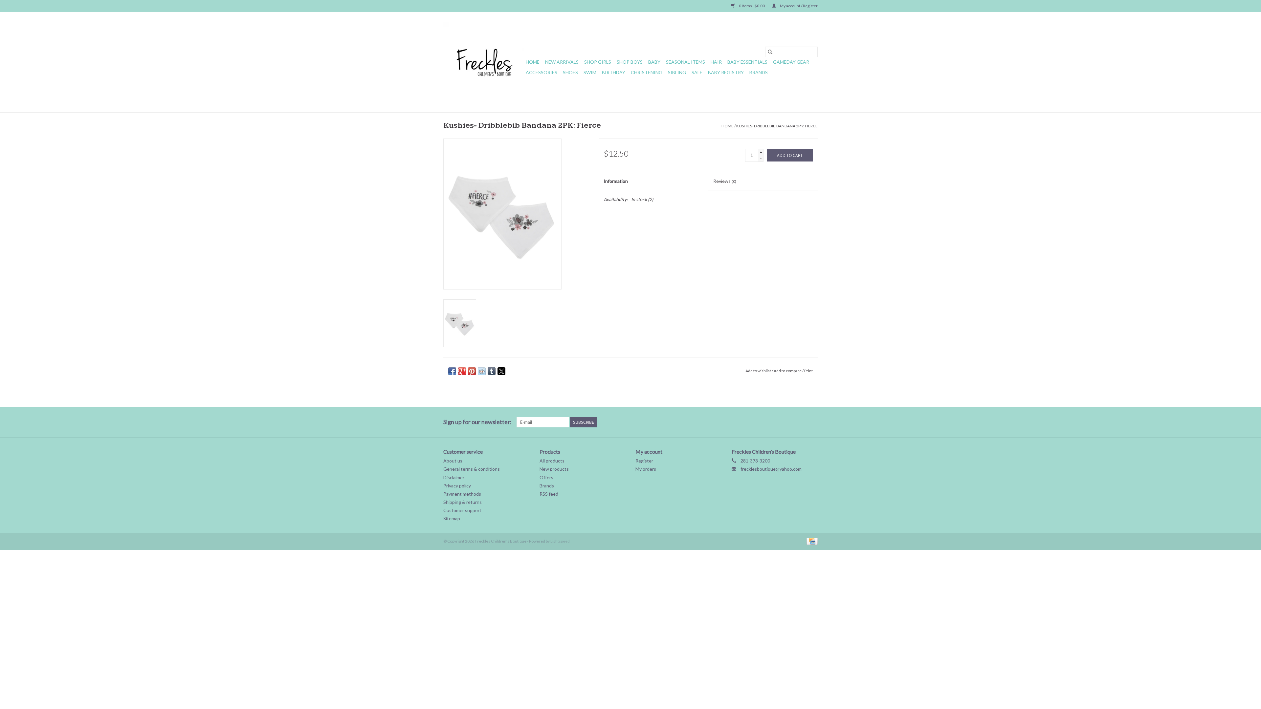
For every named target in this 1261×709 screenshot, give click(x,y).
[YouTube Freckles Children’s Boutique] (789, 422)
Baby (654, 62)
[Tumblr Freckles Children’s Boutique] (801, 422)
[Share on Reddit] (482, 371)
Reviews (724, 181)
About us (452, 460)
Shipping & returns (462, 502)
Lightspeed (560, 541)
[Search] (770, 52)
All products (552, 460)
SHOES (570, 72)
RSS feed (549, 494)
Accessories (541, 72)
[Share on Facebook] (452, 371)
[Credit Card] (811, 540)
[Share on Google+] (462, 371)
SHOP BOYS (630, 62)
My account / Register (798, 5)
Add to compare (788, 370)
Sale (697, 72)
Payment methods (462, 494)
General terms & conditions (471, 469)
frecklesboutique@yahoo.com (771, 469)
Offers (546, 477)
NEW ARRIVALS (562, 62)
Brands (758, 72)
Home (533, 62)
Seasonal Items (685, 62)
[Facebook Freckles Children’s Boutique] (743, 422)
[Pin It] (472, 371)
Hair (716, 62)
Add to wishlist (758, 370)
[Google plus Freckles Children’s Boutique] (766, 422)
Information (616, 181)
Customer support (462, 510)
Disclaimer (453, 477)
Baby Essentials (747, 62)
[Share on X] (501, 371)
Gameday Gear (791, 62)
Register (644, 460)
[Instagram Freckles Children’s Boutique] (812, 422)
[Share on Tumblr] (492, 371)
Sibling (677, 72)
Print (808, 370)
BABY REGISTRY (726, 72)
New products (554, 469)
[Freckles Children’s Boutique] (483, 62)
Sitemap (451, 518)
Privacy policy (457, 485)
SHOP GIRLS (597, 62)
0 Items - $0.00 (751, 5)
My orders (645, 469)
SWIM (590, 72)
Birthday (613, 72)
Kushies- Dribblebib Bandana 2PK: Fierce (777, 125)
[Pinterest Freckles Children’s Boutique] (778, 422)
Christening (646, 72)
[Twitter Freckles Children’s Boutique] (755, 422)
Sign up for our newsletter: (477, 422)
